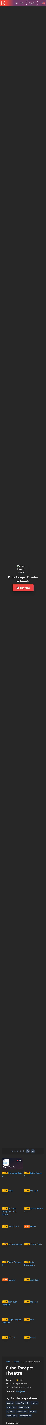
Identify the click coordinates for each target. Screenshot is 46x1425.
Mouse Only (22, 1411)
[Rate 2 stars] (15, 1151)
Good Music (11, 1416)
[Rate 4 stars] (20, 1151)
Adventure (11, 1407)
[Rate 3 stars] (18, 1151)
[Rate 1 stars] (12, 1151)
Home (8, 1362)
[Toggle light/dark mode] (16, 3)
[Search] (21, 3)
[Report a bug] (28, 1151)
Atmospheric (24, 1407)
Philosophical (25, 1416)
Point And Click (22, 1403)
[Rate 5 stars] (23, 1151)
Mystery (10, 1411)
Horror (34, 1403)
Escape (10, 1403)
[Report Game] (33, 1151)
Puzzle (16, 1362)
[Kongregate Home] (3, 3)
